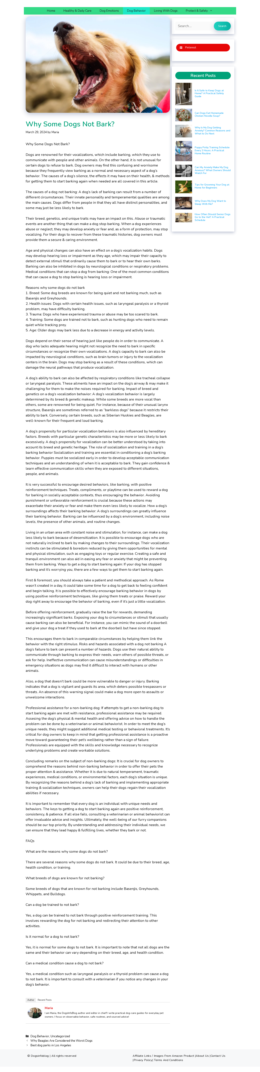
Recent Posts (45, 1000)
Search (222, 26)
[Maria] (35, 1017)
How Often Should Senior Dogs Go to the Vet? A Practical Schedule (212, 217)
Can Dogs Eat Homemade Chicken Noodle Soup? (209, 114)
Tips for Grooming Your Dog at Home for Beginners (212, 186)
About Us (202, 1056)
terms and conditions (168, 1060)
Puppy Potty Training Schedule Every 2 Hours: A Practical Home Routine (212, 150)
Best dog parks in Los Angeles (50, 1045)
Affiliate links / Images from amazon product (163, 1056)
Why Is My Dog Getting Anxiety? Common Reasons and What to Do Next (212, 130)
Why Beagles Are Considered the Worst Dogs (61, 1041)
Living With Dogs (166, 11)
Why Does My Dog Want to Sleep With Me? (210, 202)
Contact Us (218, 1056)
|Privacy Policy (142, 1060)
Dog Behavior (136, 11)
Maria (49, 1008)
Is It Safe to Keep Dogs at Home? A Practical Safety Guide (209, 93)
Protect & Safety (197, 11)
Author (30, 1000)
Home (51, 11)
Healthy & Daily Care (77, 11)
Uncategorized (60, 1036)
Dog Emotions (109, 11)
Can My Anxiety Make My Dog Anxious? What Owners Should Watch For (213, 170)
